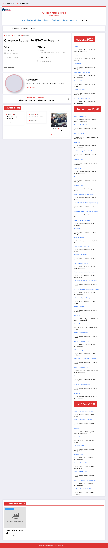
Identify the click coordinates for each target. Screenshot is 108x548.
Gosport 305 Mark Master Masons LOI (84, 272)
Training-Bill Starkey (79, 81)
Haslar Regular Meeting (80, 254)
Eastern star (77, 376)
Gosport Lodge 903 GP (80, 116)
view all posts (30, 87)
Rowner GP (77, 177)
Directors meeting (79, 133)
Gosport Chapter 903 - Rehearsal (83, 419)
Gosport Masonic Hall (54, 12)
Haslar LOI (77, 142)
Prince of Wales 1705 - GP (81, 263)
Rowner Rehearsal (79, 306)
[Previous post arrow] (4, 99)
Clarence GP (77, 315)
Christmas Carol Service (36, 117)
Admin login (56, 20)
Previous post (31, 97)
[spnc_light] (87, 20)
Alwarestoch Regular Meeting (82, 72)
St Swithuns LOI (78, 185)
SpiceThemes (66, 545)
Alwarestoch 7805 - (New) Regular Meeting (86, 203)
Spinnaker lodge (78, 159)
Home (23, 20)
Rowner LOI (77, 393)
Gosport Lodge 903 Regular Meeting (84, 194)
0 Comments (26, 35)
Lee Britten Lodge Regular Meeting (83, 151)
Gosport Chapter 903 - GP (81, 367)
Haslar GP (77, 229)
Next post (41, 97)
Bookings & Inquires (34, 20)
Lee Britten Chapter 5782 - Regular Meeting (86, 280)
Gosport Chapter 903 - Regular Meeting (85, 480)
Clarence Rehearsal (79, 324)
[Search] (82, 20)
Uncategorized (9, 509)
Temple (42, 50)
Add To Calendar (14, 57)
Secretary (8, 35)
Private (76, 46)
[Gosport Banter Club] (59, 120)
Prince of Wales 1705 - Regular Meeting (85, 358)
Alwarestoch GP (78, 63)
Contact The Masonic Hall (14, 531)
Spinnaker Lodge (78, 350)
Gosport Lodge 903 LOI (80, 125)
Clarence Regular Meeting (81, 341)
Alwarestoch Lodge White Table (12, 117)
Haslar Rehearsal (79, 237)
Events (46, 20)
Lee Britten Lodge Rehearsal (82, 98)
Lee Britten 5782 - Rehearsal (82, 220)
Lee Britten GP (78, 168)
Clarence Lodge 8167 (27, 100)
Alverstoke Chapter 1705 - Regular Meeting (86, 211)
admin (9, 114)
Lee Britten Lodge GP (80, 445)
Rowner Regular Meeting (81, 332)
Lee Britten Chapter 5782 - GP (82, 489)
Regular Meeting (45, 61)
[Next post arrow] (68, 99)
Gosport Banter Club (57, 131)
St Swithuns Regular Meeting (82, 298)
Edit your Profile (55, 83)
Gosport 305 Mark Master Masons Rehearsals (86, 289)
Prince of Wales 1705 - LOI (81, 246)
